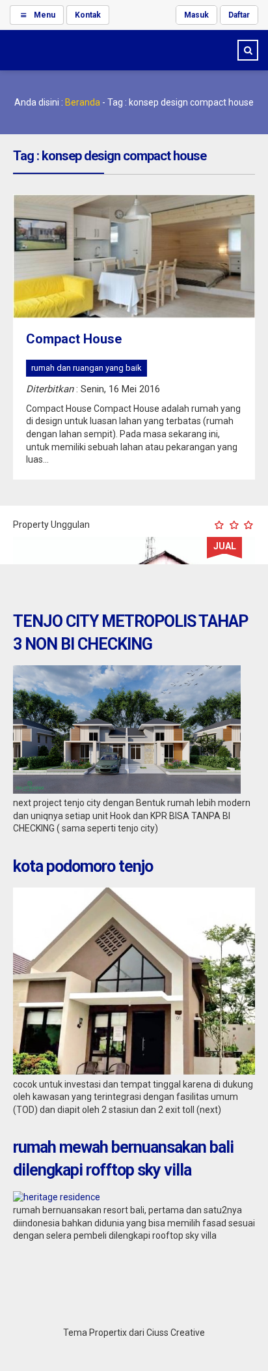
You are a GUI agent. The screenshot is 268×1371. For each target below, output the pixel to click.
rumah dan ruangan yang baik (86, 368)
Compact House (74, 339)
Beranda (82, 102)
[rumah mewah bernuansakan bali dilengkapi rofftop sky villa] (56, 1197)
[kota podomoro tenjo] (134, 1071)
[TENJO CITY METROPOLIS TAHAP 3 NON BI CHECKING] (127, 790)
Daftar (239, 15)
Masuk (196, 15)
